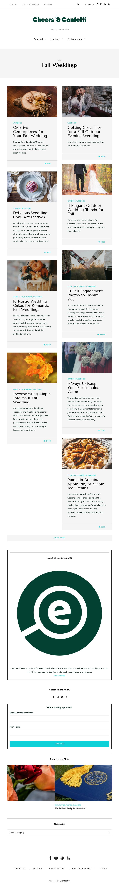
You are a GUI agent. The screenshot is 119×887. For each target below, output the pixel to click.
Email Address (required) (21, 712)
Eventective (40, 39)
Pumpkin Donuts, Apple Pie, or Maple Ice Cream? (85, 483)
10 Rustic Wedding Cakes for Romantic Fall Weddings (31, 305)
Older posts (59, 538)
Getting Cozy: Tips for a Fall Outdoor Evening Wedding (84, 131)
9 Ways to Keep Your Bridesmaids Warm (83, 387)
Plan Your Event (57, 868)
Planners (55, 39)
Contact (103, 868)
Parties (21, 805)
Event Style (72, 286)
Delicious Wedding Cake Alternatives (30, 215)
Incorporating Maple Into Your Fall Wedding (32, 398)
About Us (13, 4)
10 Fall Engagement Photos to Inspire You (85, 295)
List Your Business (30, 4)
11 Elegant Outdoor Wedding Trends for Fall (85, 209)
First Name (15, 727)
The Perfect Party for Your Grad (23, 808)
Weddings (17, 123)
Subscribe (47, 4)
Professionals (75, 39)
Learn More (59, 675)
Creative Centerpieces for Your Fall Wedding (30, 131)
